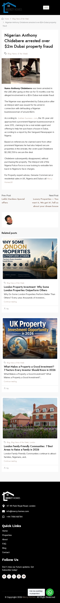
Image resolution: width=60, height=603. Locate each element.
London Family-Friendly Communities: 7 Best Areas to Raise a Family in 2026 (28, 447)
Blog (8, 442)
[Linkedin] (19, 576)
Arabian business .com (27, 118)
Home (7, 19)
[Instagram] (9, 576)
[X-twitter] (14, 576)
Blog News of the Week (20, 19)
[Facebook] (4, 576)
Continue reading (10, 301)
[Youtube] (24, 576)
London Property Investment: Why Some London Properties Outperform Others (26, 288)
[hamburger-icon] (46, 8)
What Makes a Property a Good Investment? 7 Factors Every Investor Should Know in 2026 (30, 368)
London (32, 442)
